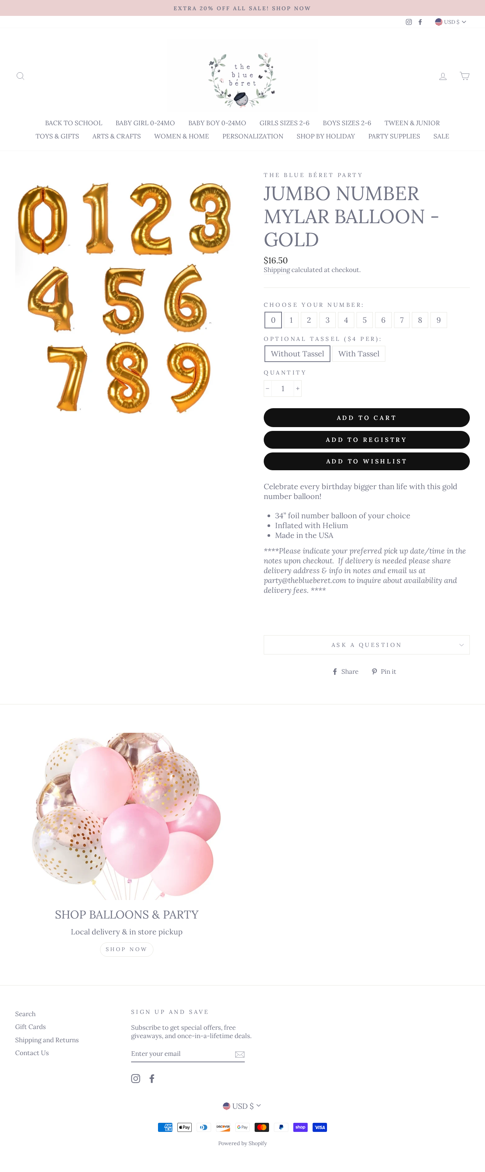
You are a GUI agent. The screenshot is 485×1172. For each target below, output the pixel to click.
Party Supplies (394, 136)
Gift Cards (30, 1027)
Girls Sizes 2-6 (285, 123)
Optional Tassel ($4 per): (323, 338)
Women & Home (181, 136)
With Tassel (358, 353)
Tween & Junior (412, 123)
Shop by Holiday (326, 136)
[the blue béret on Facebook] (151, 1078)
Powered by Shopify (242, 1143)
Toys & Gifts (57, 136)
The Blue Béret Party (313, 175)
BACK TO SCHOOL (73, 123)
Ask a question (367, 644)
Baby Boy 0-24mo (217, 123)
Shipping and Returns (47, 1040)
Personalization (252, 136)
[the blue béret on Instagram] (135, 1078)
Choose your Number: (314, 304)
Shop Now (127, 949)
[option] (242, 8)
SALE (441, 136)
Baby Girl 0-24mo (145, 123)
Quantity (285, 372)
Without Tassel (297, 353)
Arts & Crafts (116, 136)
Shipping (277, 270)
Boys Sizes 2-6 (347, 123)
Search (25, 1014)
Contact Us (32, 1053)
